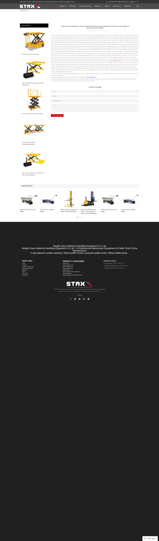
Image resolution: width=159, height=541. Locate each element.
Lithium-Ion (72, 6)
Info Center (116, 6)
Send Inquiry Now (57, 115)
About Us (97, 6)
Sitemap (80, 295)
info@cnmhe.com (125, 1)
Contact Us (127, 6)
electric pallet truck (115, 60)
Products (62, 6)
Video (106, 6)
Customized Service (85, 6)
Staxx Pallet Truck (24, 10)
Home (54, 6)
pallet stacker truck (92, 77)
